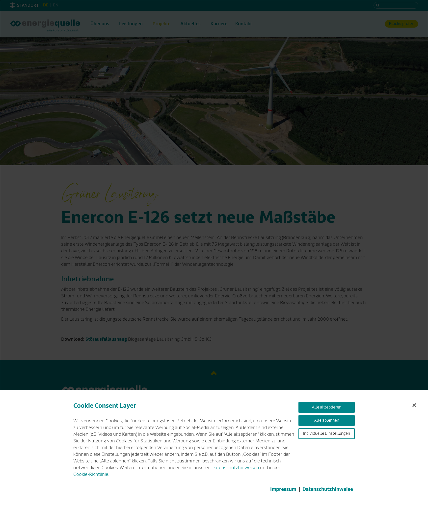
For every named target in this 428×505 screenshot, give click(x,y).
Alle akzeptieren (326, 407)
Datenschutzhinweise (327, 489)
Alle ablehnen (326, 420)
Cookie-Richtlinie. (91, 474)
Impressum (283, 489)
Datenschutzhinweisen (235, 467)
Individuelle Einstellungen (326, 433)
